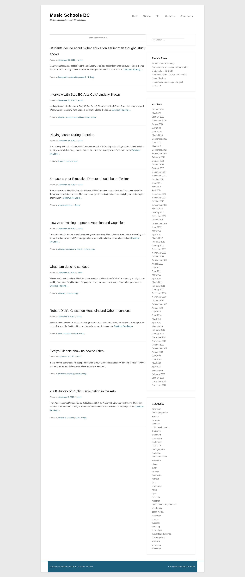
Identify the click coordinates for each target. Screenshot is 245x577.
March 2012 (157, 238)
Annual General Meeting (163, 64)
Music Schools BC (70, 15)
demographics (63, 77)
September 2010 (159, 304)
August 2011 (157, 264)
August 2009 (157, 352)
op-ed (154, 493)
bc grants (156, 420)
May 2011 (156, 275)
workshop (156, 549)
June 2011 (156, 271)
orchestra (156, 497)
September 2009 (159, 348)
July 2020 (156, 128)
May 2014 (156, 187)
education (74, 77)
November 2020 (159, 120)
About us (147, 16)
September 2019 (159, 139)
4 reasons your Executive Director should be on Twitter (89, 179)
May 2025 (156, 113)
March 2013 (157, 209)
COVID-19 (156, 446)
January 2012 (158, 245)
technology (67, 333)
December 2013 (159, 194)
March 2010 (157, 326)
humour (155, 479)
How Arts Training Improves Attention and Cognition (87, 223)
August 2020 (157, 124)
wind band (156, 545)
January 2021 (158, 117)
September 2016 (159, 154)
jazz (154, 482)
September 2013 (159, 205)
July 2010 (156, 312)
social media (157, 512)
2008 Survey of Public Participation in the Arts (83, 391)
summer (155, 519)
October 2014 (158, 179)
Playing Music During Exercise (72, 135)
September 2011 (159, 260)
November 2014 (159, 176)
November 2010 (159, 297)
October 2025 (158, 109)
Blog (158, 16)
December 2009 (159, 337)
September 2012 (159, 223)
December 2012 (159, 216)
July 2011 (156, 267)
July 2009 (156, 356)
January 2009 (158, 378)
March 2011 (157, 282)
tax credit (156, 523)
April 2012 (156, 234)
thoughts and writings (75, 117)
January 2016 (158, 161)
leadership (157, 486)
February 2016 (158, 157)
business (156, 424)
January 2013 (158, 212)
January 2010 (158, 334)
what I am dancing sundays (69, 267)
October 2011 (158, 256)
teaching (70, 374)
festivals (155, 471)
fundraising (157, 475)
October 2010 (158, 301)
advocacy (61, 117)
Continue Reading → (133, 70)
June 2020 (157, 131)
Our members (186, 16)
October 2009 (158, 345)
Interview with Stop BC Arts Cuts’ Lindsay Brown (85, 94)
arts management (65, 205)
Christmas (156, 431)
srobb (80, 60)
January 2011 (158, 290)
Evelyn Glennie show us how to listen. (77, 351)
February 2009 (158, 374)
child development (160, 427)
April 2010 (156, 323)
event (154, 468)
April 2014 (156, 190)
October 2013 (158, 201)
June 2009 (157, 359)
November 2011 (159, 253)
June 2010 (157, 315)
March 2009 (157, 370)
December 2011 (159, 249)
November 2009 (159, 341)
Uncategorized (158, 538)
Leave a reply (90, 117)
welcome (156, 541)
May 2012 (156, 231)
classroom (156, 435)
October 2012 (158, 220)
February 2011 (158, 286)
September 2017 (159, 150)
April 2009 (156, 367)
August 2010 (157, 308)
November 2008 (159, 385)
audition (155, 416)
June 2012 (157, 227)
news (60, 333)
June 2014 (157, 183)
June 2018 (157, 143)
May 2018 (156, 146)
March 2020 (157, 135)
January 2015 (158, 168)
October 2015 (158, 165)
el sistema (156, 460)
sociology (156, 515)
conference (157, 442)
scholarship (157, 508)
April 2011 (156, 278)
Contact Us (170, 16)
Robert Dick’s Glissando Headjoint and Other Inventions (90, 311)
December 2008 (159, 381)
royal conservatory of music (164, 504)
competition (157, 438)
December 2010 (159, 293)
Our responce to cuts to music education (170, 67)
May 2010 (156, 319)
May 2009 (156, 363)
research (82, 77)
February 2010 (158, 330)
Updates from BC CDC (162, 71)
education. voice (159, 457)
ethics (154, 464)
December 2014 (159, 172)
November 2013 (159, 198)
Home (135, 16)
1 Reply (91, 77)
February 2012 (158, 242)
